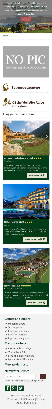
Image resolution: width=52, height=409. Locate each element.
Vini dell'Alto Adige (18, 352)
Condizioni (31, 403)
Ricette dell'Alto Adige (19, 348)
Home (5, 36)
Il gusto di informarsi (19, 331)
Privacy (40, 399)
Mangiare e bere (16, 323)
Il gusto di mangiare (18, 338)
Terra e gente (15, 327)
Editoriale (29, 399)
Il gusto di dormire (17, 334)
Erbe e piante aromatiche (21, 355)
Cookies (20, 403)
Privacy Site (29, 14)
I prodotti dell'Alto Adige (20, 359)
